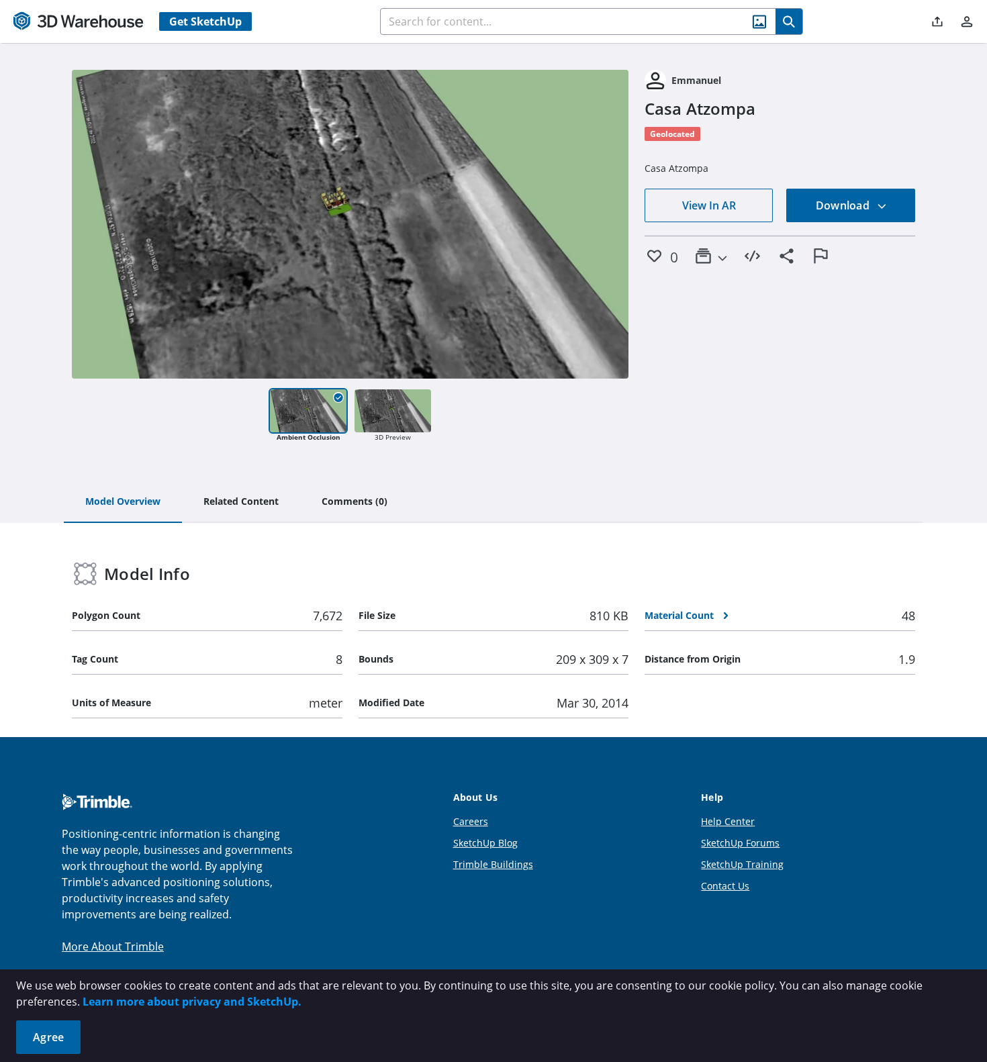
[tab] (123, 502)
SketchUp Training (742, 864)
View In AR (709, 205)
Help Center (728, 821)
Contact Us (725, 885)
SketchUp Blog (485, 842)
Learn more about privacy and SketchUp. (192, 1001)
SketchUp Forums (740, 842)
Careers (470, 821)
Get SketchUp (205, 21)
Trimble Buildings (493, 864)
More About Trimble (113, 946)
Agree (48, 1037)
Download (844, 205)
